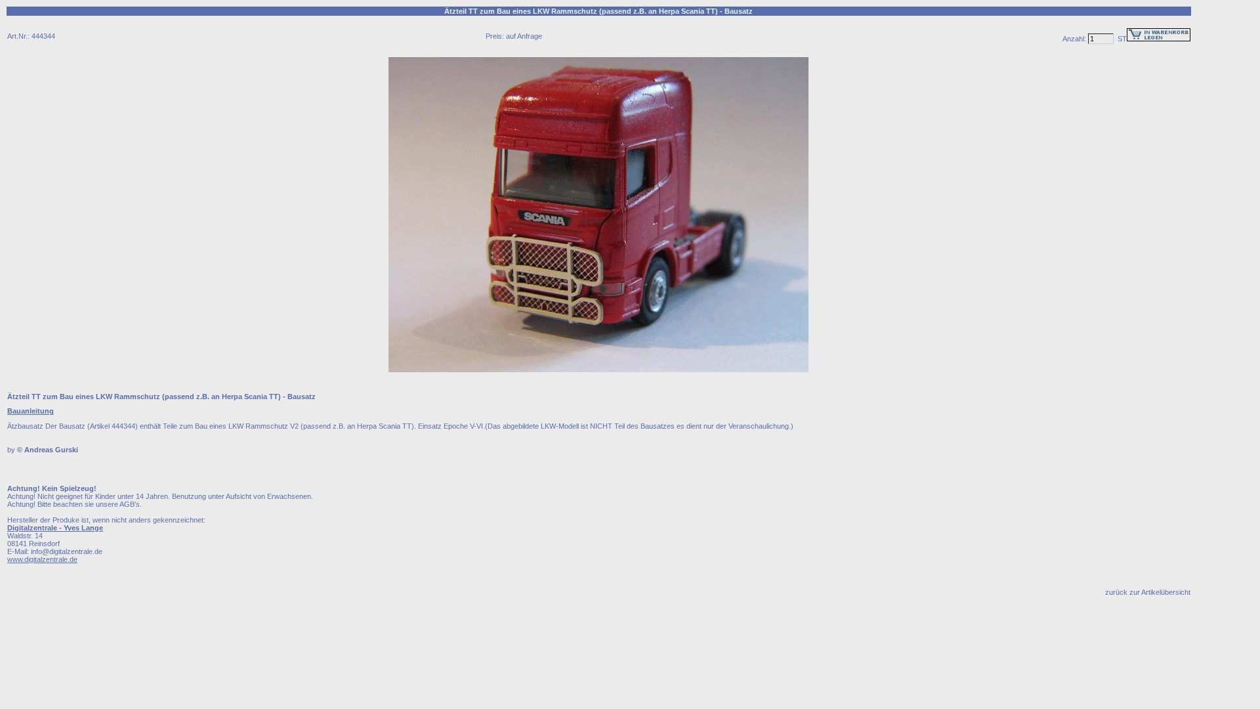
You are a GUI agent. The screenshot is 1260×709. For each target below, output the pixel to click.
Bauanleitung (30, 411)
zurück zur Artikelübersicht (1147, 592)
